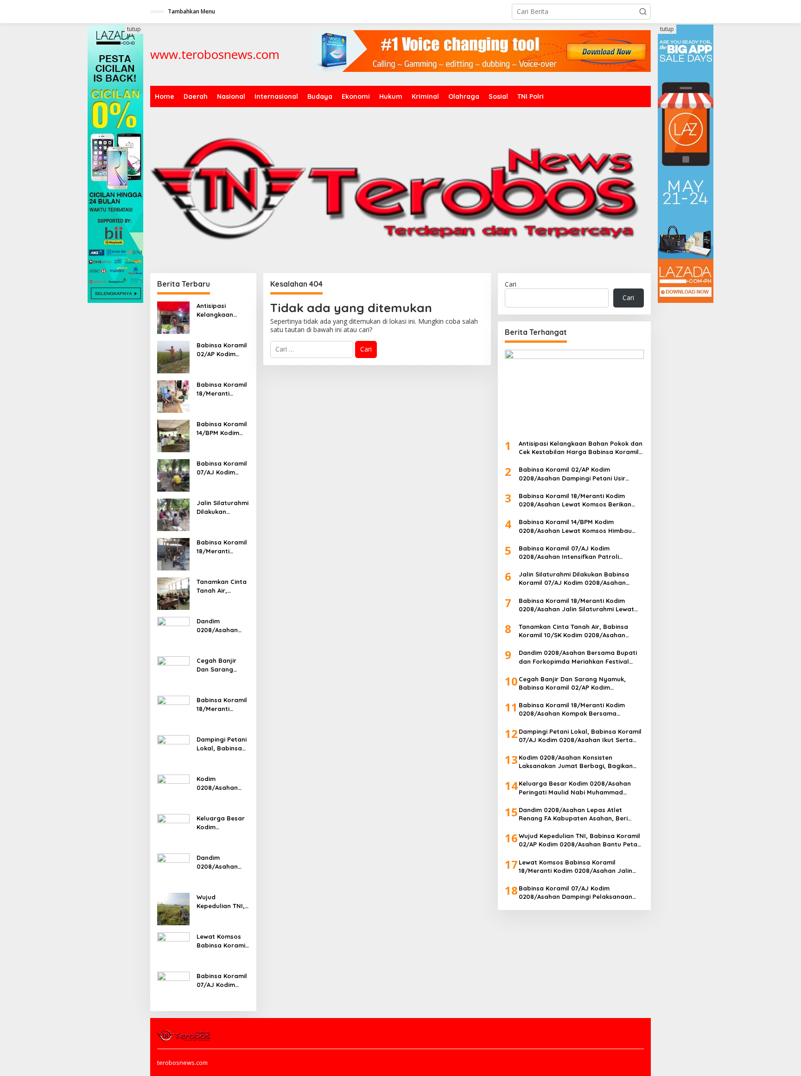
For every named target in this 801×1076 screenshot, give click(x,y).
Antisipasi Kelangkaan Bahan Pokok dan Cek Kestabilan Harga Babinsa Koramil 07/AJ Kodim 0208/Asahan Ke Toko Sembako (222, 310)
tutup (134, 29)
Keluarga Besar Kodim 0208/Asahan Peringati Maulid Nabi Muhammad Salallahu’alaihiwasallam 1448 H (223, 822)
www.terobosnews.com (215, 54)
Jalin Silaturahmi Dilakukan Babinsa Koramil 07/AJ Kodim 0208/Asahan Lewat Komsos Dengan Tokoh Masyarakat (222, 507)
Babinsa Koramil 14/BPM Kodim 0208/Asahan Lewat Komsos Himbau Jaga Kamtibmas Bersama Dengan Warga (222, 428)
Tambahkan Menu (191, 11)
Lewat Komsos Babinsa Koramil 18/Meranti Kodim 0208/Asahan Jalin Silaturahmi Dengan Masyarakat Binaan (222, 941)
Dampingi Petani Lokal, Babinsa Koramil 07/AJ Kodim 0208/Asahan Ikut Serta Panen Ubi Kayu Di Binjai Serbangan (222, 744)
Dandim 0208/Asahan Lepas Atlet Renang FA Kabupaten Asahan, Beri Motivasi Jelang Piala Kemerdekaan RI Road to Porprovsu (222, 862)
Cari (510, 284)
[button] (643, 11)
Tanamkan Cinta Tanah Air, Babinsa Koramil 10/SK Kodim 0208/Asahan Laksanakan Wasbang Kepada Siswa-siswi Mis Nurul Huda (222, 586)
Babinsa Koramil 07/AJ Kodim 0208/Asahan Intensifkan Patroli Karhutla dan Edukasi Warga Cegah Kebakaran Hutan (222, 468)
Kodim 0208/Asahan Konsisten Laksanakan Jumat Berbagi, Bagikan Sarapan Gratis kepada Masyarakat (221, 783)
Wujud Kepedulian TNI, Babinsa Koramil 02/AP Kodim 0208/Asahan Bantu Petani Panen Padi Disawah (222, 901)
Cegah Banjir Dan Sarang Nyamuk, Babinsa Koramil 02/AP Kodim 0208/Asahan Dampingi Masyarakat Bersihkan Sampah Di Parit (222, 665)
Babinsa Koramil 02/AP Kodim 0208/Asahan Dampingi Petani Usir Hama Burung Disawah (222, 349)
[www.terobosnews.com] (184, 1035)
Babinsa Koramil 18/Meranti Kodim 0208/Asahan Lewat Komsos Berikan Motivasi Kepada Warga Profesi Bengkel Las (222, 389)
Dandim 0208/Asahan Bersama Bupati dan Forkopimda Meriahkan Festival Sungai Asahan (222, 625)
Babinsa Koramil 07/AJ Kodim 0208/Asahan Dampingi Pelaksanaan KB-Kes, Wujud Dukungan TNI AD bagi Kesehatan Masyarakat (223, 980)
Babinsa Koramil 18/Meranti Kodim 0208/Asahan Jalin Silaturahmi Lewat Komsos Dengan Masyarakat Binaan (222, 546)
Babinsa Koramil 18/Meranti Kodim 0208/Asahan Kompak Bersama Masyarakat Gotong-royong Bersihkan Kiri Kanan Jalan (222, 704)
